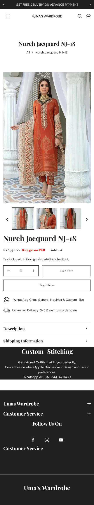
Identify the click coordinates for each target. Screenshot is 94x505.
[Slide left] (7, 219)
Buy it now (47, 285)
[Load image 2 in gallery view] (47, 218)
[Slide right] (87, 219)
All (28, 52)
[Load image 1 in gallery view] (23, 218)
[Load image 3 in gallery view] (71, 218)
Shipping (29, 259)
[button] (88, 4)
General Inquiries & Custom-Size (48, 300)
